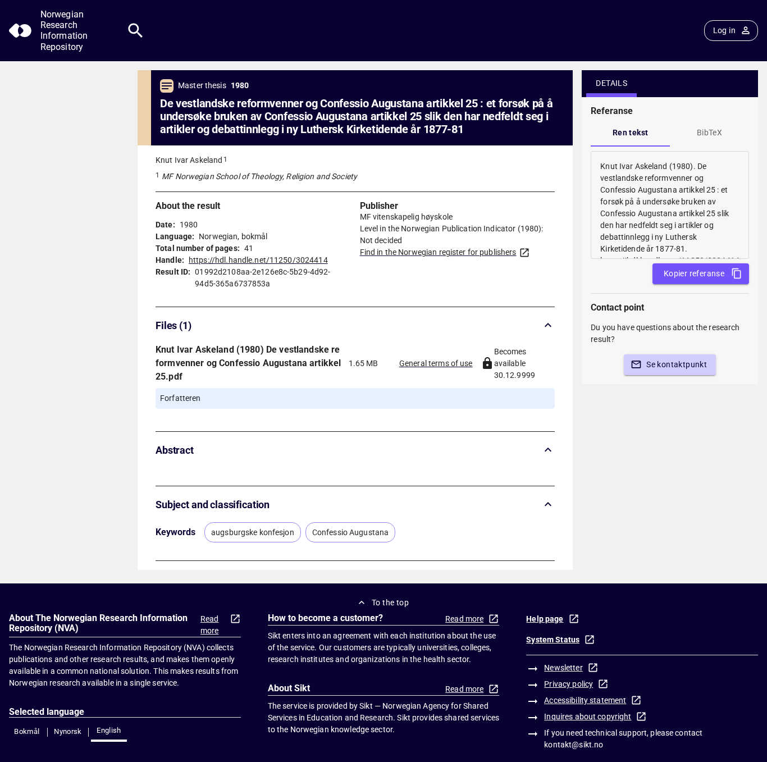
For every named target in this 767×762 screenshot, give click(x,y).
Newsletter (563, 667)
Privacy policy (568, 683)
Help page (544, 618)
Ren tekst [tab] (631, 132)
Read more (209, 624)
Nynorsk (68, 731)
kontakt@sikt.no (573, 744)
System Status (552, 639)
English (109, 730)
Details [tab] (611, 83)
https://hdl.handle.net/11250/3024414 (258, 259)
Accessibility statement (585, 700)
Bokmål (26, 731)
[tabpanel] (670, 205)
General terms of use (436, 363)
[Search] (135, 30)
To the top (390, 602)
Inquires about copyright (587, 716)
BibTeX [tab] (709, 132)
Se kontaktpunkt (676, 364)
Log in (724, 30)
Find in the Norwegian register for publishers (438, 252)
